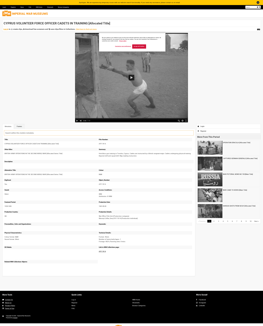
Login (202, 126)
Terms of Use (9, 308)
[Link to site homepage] (25, 13)
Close (258, 2)
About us (8, 303)
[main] (131, 149)
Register (13, 7)
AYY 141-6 (102, 251)
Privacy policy (122, 41)
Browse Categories (63, 7)
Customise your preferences (123, 46)
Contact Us (9, 300)
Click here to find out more (86, 29)
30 (27, 276)
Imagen (15, 318)
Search (259, 7)
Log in (4, 7)
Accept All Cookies (139, 46)
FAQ (30, 7)
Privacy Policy (10, 305)
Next (256, 221)
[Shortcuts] (258, 29)
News (22, 7)
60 (33, 276)
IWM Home (39, 7)
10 (20, 276)
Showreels (50, 7)
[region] (132, 42)
